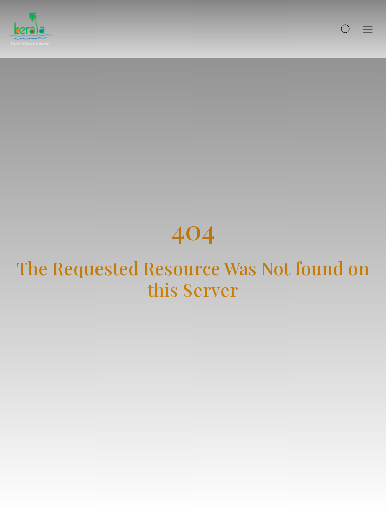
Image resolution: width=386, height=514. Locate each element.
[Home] (30, 29)
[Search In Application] (346, 29)
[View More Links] (368, 29)
